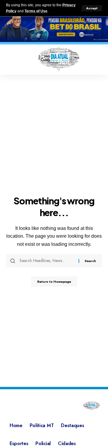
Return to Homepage (54, 281)
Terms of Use (36, 11)
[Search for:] (47, 260)
